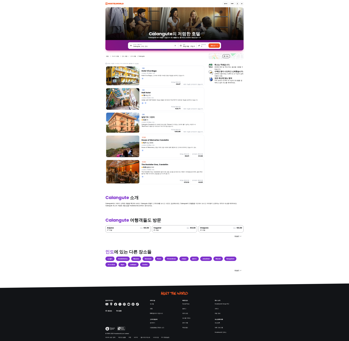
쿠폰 (130, 337)
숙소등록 (217, 323)
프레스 (217, 308)
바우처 (136, 337)
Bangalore (230, 259)
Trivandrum (171, 259)
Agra (122, 264)
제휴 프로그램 (219, 327)
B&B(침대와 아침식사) (156, 313)
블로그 (184, 308)
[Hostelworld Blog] (106, 304)
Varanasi (148, 259)
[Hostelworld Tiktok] (137, 304)
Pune (159, 259)
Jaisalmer (206, 259)
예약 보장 (185, 313)
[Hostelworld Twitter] (120, 304)
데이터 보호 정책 (110, 337)
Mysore (136, 259)
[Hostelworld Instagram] (124, 304)
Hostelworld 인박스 (220, 332)
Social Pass (185, 304)
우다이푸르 (111, 264)
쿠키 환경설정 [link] (165, 337)
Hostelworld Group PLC (222, 304)
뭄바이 (194, 259)
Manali (218, 259)
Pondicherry (123, 259)
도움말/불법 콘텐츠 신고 (157, 327)
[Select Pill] (237, 3)
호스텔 (144, 137)
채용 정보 (217, 313)
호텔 (143, 68)
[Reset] (175, 45)
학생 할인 (185, 327)
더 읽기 (137, 63)
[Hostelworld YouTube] (128, 304)
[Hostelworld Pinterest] (133, 304)
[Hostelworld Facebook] (115, 304)
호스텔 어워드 (186, 318)
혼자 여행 (185, 323)
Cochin (145, 264)
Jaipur (184, 259)
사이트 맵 (156, 337)
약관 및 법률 (122, 337)
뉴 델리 (110, 259)
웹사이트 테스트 (145, 337)
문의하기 (152, 323)
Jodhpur (133, 264)
